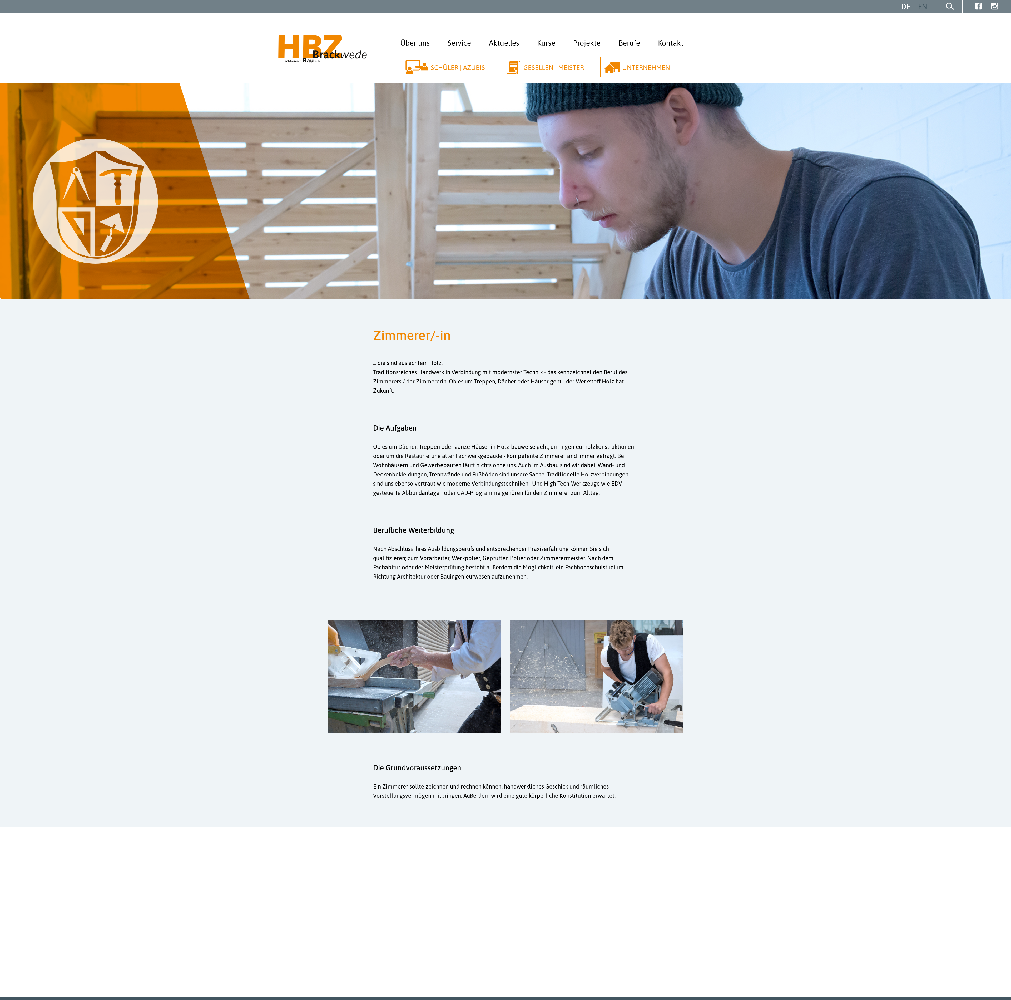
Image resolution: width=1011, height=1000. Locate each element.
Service (459, 43)
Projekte (587, 43)
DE (905, 6)
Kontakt (670, 43)
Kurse (546, 43)
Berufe (629, 43)
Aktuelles (504, 43)
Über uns (415, 43)
